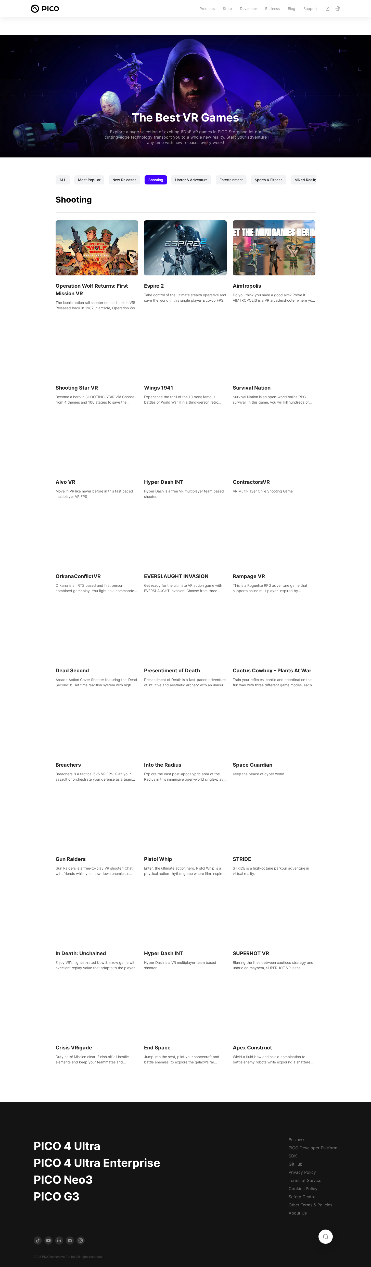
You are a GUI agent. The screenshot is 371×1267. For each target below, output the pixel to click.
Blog (291, 8)
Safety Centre (302, 1196)
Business (272, 8)
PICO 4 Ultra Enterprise (97, 1163)
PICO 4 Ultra (67, 1146)
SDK (293, 1155)
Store (227, 8)
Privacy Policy (302, 1172)
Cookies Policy (303, 1188)
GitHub (295, 1164)
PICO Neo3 (63, 1179)
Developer (248, 8)
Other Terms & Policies (310, 1204)
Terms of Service (305, 1180)
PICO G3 (57, 1196)
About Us (298, 1213)
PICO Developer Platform (313, 1147)
